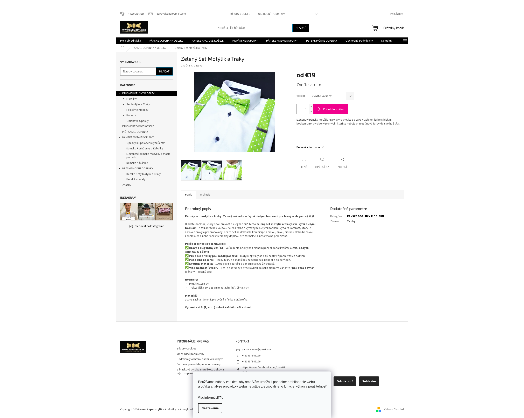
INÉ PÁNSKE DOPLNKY (135, 132)
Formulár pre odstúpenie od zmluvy (199, 364)
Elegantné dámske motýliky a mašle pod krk (148, 156)
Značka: (191, 66)
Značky (126, 185)
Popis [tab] (188, 195)
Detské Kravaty (135, 179)
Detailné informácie (308, 147)
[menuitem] (130, 40)
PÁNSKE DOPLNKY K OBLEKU (139, 93)
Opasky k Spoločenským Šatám (145, 143)
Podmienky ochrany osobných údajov (200, 359)
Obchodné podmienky (272, 14)
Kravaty (131, 115)
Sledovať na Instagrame (149, 226)
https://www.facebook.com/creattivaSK (263, 370)
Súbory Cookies (240, 14)
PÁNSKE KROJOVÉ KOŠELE (138, 126)
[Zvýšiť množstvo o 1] (311, 106)
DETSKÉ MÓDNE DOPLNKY (137, 169)
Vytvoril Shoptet (394, 410)
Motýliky (131, 99)
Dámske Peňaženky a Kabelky (144, 149)
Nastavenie (210, 408)
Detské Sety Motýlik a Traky (143, 174)
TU (221, 397)
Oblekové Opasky (137, 121)
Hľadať (301, 27)
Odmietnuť (345, 381)
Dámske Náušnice (137, 163)
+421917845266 (251, 356)
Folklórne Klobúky (137, 110)
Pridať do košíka (333, 109)
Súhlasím (369, 381)
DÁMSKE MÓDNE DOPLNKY (138, 137)
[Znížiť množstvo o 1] (311, 111)
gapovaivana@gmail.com (257, 349)
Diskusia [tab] (205, 195)
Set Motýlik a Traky (138, 104)
